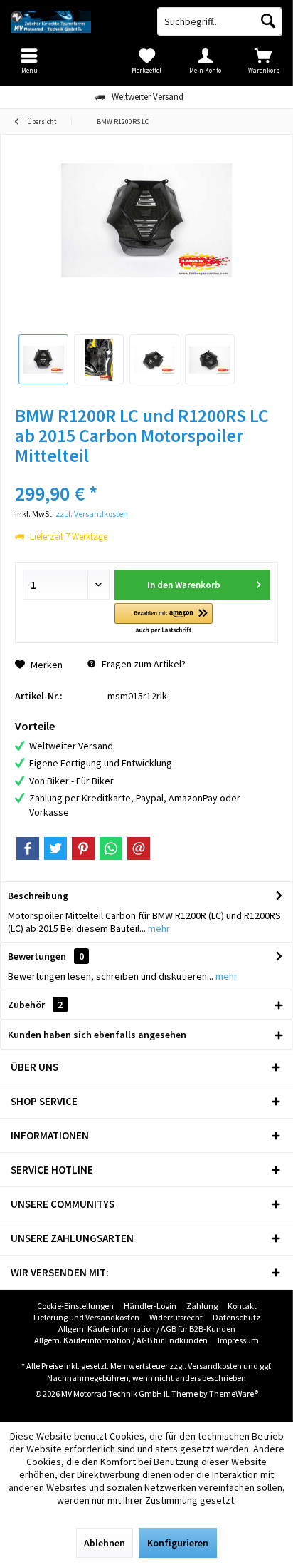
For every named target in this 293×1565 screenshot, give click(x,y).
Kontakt (242, 1305)
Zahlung (202, 1305)
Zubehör (35, 1004)
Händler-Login (150, 1305)
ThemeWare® (233, 1393)
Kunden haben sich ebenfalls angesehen (97, 1034)
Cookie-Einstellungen (75, 1305)
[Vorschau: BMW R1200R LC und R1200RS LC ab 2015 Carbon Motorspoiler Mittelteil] (43, 359)
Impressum (238, 1340)
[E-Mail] (138, 848)
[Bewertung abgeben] (146, 474)
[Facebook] (27, 848)
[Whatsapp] (111, 848)
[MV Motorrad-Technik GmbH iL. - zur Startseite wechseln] (73, 21)
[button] (163, 619)
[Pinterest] (83, 848)
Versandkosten (215, 1365)
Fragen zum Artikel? (143, 663)
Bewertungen (37, 956)
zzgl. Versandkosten (91, 513)
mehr (158, 928)
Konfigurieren (177, 1542)
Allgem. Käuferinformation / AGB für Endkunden (121, 1340)
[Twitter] (55, 848)
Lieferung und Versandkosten (86, 1317)
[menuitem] (264, 61)
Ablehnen (104, 1542)
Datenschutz (236, 1317)
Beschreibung (38, 895)
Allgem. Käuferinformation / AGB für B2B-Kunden (146, 1328)
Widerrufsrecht (176, 1317)
